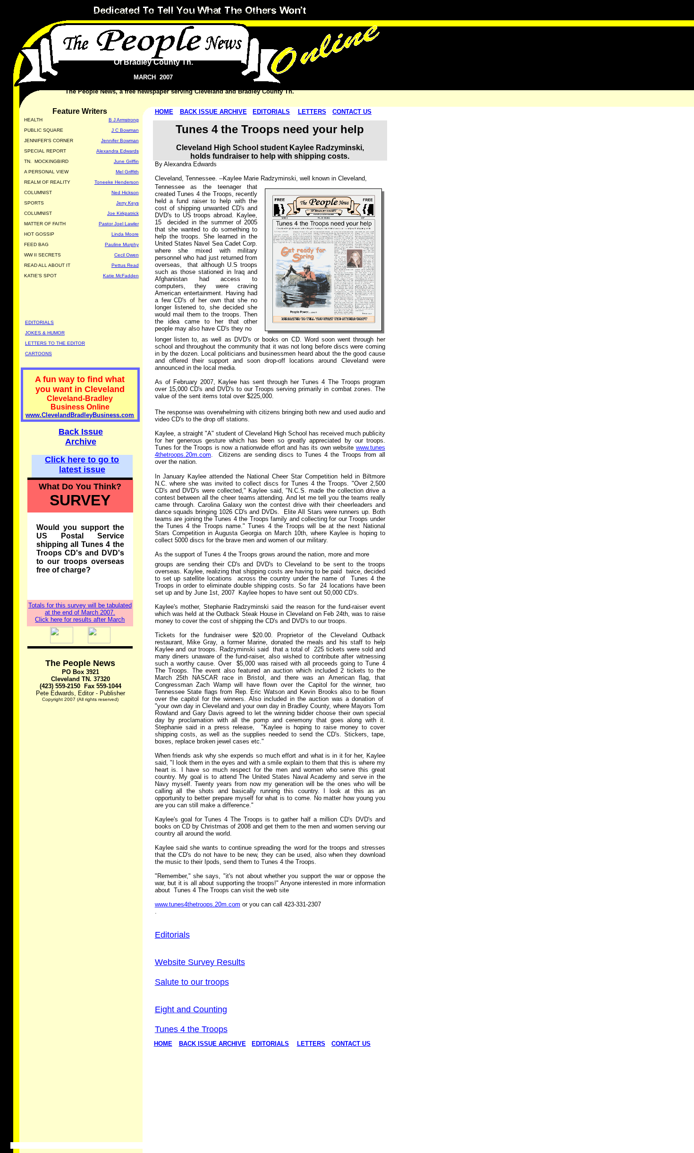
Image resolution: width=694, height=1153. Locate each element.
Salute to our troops (192, 982)
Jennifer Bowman (120, 140)
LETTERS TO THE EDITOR (55, 343)
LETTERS (312, 111)
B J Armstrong (124, 119)
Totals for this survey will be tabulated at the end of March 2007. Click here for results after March (80, 612)
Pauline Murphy (122, 244)
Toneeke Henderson (116, 182)
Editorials (172, 934)
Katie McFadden (121, 275)
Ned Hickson (125, 192)
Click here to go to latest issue (82, 464)
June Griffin (126, 161)
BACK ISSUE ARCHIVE (213, 111)
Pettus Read (125, 265)
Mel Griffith (127, 171)
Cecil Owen (126, 254)
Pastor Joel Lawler (119, 223)
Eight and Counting (191, 1009)
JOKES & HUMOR (45, 332)
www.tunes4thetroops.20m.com (197, 904)
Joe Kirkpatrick (123, 213)
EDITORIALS (271, 111)
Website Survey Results (200, 962)
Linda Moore (125, 234)
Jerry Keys (127, 202)
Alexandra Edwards (117, 151)
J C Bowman (125, 130)
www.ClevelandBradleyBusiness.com (79, 414)
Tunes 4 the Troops (191, 1029)
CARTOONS (38, 353)
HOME (164, 111)
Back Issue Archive (81, 436)
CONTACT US (352, 111)
